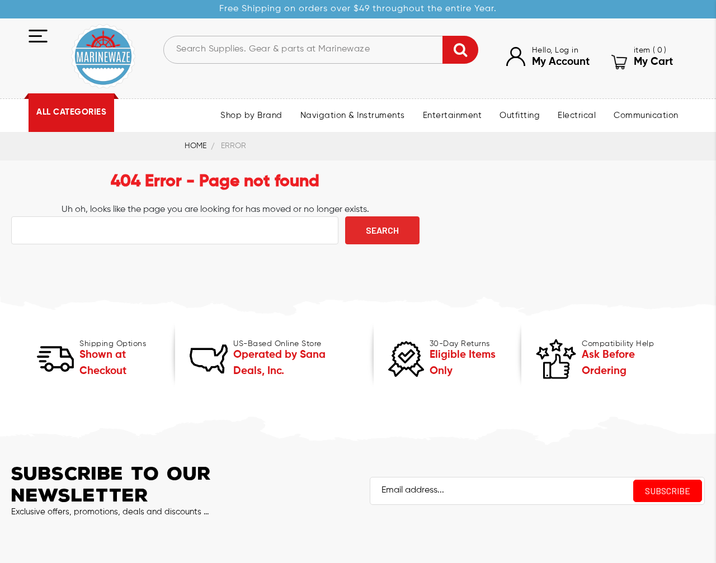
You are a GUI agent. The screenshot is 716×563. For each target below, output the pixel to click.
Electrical (577, 116)
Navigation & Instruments (352, 116)
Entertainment (452, 116)
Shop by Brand (251, 116)
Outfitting (520, 116)
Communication (646, 116)
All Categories (71, 112)
